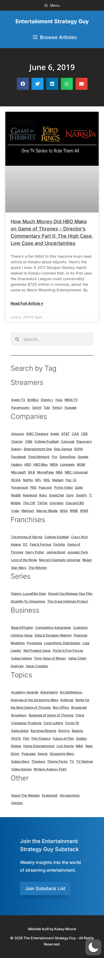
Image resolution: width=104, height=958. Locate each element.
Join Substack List (45, 888)
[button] (23, 84)
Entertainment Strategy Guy (52, 21)
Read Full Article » (27, 303)
